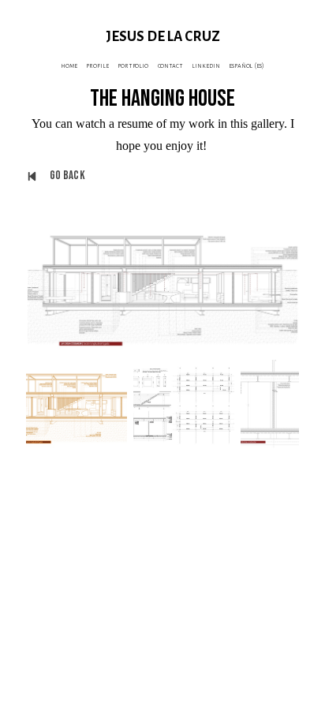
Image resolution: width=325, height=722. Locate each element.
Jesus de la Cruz (163, 36)
